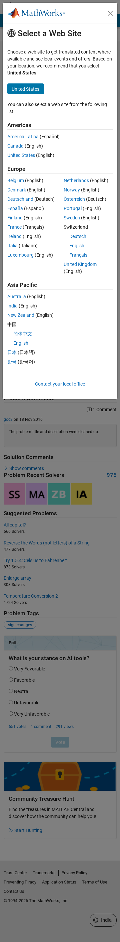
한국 (12, 361)
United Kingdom (80, 264)
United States (21, 155)
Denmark (16, 189)
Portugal (73, 208)
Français (78, 255)
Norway (72, 189)
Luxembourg (20, 255)
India (12, 305)
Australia (16, 296)
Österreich (74, 199)
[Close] (110, 13)
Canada (15, 146)
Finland (15, 217)
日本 (12, 352)
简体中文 (22, 333)
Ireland (14, 236)
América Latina (23, 136)
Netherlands (76, 180)
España (15, 208)
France (14, 227)
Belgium (15, 180)
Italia (12, 245)
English (76, 245)
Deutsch (77, 236)
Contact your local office (60, 384)
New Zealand (20, 315)
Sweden (72, 217)
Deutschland (20, 199)
